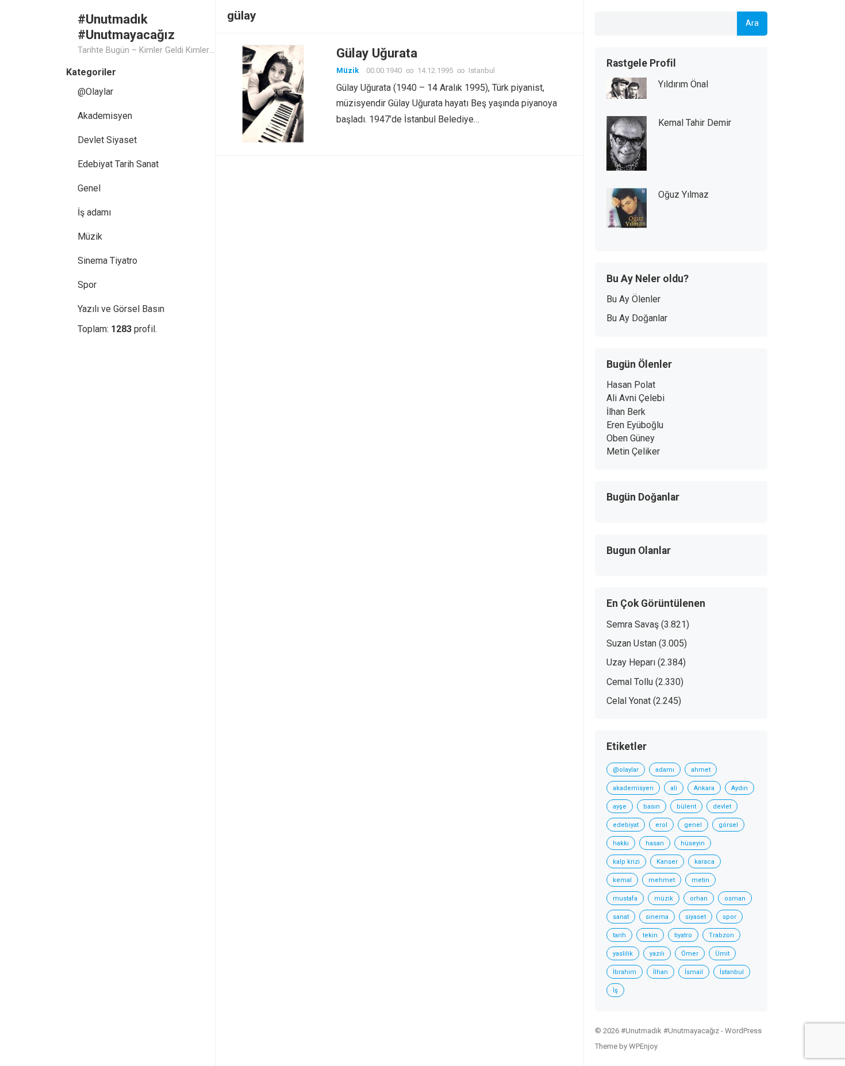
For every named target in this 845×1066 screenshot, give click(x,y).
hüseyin (693, 843)
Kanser (667, 861)
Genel (89, 188)
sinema (657, 917)
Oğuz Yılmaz (683, 194)
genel (693, 825)
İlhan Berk (626, 411)
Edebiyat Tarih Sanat (118, 164)
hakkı (621, 843)
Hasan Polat (630, 384)
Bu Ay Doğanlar (636, 318)
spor (729, 917)
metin (700, 880)
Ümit (722, 953)
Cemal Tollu (629, 681)
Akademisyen (105, 115)
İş (615, 990)
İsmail (694, 972)
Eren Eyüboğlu (634, 425)
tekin (650, 935)
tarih (619, 935)
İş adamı (94, 212)
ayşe (620, 806)
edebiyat (626, 825)
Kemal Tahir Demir (694, 122)
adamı (664, 769)
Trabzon (721, 935)
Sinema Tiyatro (107, 260)
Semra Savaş (632, 624)
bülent (686, 806)
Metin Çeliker (633, 451)
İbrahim (624, 972)
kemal (622, 880)
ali (673, 788)
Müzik (90, 236)
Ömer (689, 953)
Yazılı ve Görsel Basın (121, 308)
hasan (655, 843)
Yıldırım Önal (683, 84)
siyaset (695, 917)
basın (651, 806)
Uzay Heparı (630, 662)
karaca (704, 861)
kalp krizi (626, 861)
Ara (752, 23)
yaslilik (623, 953)
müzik (663, 898)
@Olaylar (95, 91)
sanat (621, 917)
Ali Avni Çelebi (635, 397)
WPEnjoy (643, 1046)
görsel (728, 825)
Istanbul (481, 70)
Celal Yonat (628, 700)
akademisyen (633, 788)
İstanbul (732, 972)
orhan (699, 898)
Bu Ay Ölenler (633, 299)
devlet (722, 806)
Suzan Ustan (631, 643)
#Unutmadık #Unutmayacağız (126, 26)
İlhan (660, 972)
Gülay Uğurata (376, 52)
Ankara (704, 788)
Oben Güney (630, 438)
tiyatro (683, 935)
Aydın (739, 788)
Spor (87, 284)
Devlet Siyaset (107, 139)
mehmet (661, 880)
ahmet (700, 769)
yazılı (657, 953)
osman (735, 898)
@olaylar (626, 769)
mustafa (625, 898)
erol (661, 825)
